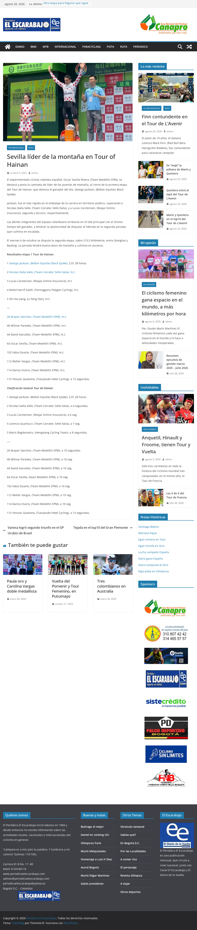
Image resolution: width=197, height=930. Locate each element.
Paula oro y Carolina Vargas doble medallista (22, 586)
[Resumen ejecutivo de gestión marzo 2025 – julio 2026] (150, 364)
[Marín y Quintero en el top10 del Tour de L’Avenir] (150, 222)
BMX (34, 46)
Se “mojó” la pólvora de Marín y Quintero (178, 169)
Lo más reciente (151, 108)
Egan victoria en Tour (152, 539)
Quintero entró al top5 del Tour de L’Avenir (177, 194)
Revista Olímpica (131, 875)
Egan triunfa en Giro (151, 546)
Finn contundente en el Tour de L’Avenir (165, 120)
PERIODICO (140, 46)
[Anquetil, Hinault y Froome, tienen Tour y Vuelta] (166, 408)
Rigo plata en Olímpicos (153, 571)
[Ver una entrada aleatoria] (189, 46)
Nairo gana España (150, 558)
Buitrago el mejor (92, 826)
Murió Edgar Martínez (95, 875)
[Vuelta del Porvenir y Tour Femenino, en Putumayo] (67, 557)
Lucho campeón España (153, 552)
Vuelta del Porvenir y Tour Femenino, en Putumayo (65, 588)
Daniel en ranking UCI (95, 835)
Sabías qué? (128, 835)
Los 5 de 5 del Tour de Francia (176, 495)
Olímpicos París (91, 843)
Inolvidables (149, 429)
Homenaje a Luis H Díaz (96, 859)
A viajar (125, 883)
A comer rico (128, 859)
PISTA (110, 46)
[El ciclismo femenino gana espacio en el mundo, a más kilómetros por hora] (166, 264)
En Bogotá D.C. (130, 843)
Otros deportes (130, 892)
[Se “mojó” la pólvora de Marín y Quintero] (150, 172)
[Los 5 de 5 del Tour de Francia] (150, 498)
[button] (165, 25)
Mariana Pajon (147, 533)
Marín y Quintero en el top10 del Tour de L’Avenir (177, 219)
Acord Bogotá (90, 867)
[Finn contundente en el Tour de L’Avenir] (166, 87)
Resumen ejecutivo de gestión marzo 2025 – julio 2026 (177, 362)
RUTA (123, 46)
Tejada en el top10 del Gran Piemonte (100, 527)
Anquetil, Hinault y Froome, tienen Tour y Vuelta (166, 444)
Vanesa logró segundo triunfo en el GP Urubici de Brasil (36, 530)
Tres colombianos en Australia (111, 586)
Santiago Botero (148, 527)
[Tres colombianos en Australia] (113, 557)
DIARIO (19, 46)
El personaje (128, 867)
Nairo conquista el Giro (153, 565)
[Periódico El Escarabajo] (7, 46)
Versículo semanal (132, 826)
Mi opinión (149, 284)
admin (34, 172)
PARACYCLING (91, 46)
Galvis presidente (92, 883)
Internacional (65, 46)
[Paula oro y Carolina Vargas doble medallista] (22, 557)
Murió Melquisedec (93, 851)
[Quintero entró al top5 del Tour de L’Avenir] (150, 197)
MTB (45, 46)
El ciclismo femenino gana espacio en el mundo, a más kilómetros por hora (164, 303)
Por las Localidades (133, 851)
